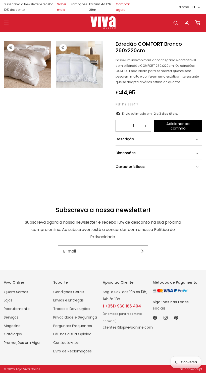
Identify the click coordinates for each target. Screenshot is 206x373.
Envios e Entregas (68, 300)
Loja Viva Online (28, 369)
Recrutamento (17, 308)
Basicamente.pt (190, 369)
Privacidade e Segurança (75, 317)
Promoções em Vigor (22, 342)
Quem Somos (16, 291)
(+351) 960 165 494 (122, 306)
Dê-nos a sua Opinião (72, 334)
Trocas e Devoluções (71, 308)
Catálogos (13, 334)
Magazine (12, 325)
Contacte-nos (66, 342)
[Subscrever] (142, 251)
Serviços (11, 317)
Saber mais (61, 7)
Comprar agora (123, 7)
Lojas (8, 300)
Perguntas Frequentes (72, 325)
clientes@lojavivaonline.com (128, 327)
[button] (175, 22)
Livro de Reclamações (72, 351)
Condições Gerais (68, 291)
